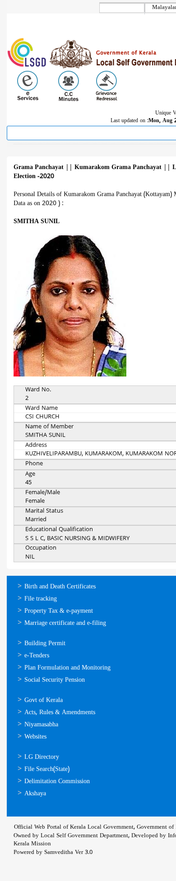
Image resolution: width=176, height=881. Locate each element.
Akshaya (35, 794)
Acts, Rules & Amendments (59, 712)
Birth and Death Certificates (60, 587)
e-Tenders (36, 656)
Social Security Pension (54, 680)
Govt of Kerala (43, 700)
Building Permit (44, 643)
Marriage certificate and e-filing (65, 623)
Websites (35, 737)
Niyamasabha (41, 725)
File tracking (40, 599)
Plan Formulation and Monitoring (67, 668)
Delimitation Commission (57, 781)
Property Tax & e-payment (58, 611)
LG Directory (41, 757)
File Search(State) (46, 769)
